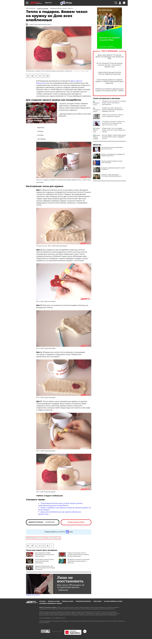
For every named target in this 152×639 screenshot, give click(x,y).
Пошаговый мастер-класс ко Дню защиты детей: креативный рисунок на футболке (60, 504)
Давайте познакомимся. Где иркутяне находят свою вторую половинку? (45, 567)
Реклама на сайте (54, 601)
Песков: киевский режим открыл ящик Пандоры (111, 161)
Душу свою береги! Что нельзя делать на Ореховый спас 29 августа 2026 (109, 56)
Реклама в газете (67, 601)
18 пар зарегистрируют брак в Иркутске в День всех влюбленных (44, 561)
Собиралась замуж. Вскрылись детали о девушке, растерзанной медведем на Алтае (112, 109)
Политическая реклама (83, 601)
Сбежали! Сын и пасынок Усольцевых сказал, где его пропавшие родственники (114, 102)
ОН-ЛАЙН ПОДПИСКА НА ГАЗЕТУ (113, 601)
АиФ (87, 71)
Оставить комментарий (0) (76, 522)
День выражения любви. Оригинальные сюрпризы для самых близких (44, 554)
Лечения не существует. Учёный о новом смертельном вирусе (112, 115)
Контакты (42, 601)
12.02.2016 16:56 (30, 8)
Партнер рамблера (57, 631)
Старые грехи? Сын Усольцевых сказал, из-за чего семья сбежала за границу (113, 130)
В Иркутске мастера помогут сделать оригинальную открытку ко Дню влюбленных (78, 554)
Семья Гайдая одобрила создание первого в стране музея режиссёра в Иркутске (109, 81)
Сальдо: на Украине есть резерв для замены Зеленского (113, 155)
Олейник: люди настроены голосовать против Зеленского (111, 175)
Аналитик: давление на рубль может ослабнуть (113, 168)
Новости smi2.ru (33, 595)
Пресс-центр (97, 601)
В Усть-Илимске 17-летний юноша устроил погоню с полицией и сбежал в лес (109, 65)
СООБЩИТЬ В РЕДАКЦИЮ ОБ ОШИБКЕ (50, 603)
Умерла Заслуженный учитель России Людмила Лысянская (109, 73)
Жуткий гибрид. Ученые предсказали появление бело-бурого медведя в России (114, 136)
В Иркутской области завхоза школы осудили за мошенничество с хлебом (109, 90)
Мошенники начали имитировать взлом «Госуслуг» (112, 148)
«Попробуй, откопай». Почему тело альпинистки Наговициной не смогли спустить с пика (113, 123)
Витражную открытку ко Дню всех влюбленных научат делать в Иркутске (79, 561)
